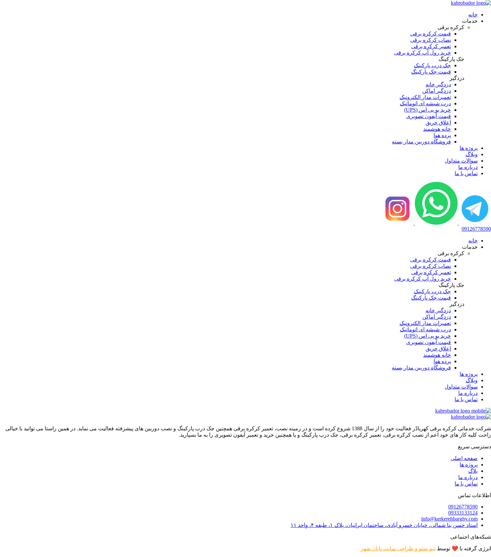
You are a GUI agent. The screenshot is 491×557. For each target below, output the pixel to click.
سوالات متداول (461, 160)
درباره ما (468, 167)
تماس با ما (466, 173)
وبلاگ (472, 154)
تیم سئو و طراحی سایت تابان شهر (398, 548)
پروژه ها (469, 148)
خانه (473, 14)
